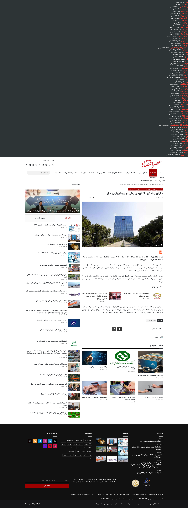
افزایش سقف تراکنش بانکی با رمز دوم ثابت (123, 368)
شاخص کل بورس (86, 451)
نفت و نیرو (102, 173)
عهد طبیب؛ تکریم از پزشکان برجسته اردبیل (54, 394)
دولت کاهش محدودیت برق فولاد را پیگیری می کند (51, 235)
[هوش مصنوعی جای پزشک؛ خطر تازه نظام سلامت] (74, 257)
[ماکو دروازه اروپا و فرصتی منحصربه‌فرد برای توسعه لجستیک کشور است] (74, 277)
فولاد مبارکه (71, 451)
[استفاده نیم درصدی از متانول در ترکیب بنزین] (74, 268)
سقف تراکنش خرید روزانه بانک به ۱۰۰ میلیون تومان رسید (123, 398)
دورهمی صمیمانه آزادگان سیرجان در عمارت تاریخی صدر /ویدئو (55, 210)
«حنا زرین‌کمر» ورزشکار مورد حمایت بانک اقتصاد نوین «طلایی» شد (46, 291)
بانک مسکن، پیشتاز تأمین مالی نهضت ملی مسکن (51, 301)
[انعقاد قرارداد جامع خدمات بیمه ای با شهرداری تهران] (74, 344)
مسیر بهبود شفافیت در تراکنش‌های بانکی (150, 375)
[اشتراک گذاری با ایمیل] (119, 329)
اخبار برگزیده (88, 440)
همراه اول (88, 459)
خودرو (89, 448)
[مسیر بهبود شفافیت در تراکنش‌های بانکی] (150, 362)
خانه (160, 173)
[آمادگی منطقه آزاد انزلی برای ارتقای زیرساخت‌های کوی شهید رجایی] (74, 285)
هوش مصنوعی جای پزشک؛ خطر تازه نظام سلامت (51, 253)
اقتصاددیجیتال (130, 173)
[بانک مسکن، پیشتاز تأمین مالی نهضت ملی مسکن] (74, 304)
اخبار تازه (67, 218)
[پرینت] (114, 329)
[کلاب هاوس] (26, 165)
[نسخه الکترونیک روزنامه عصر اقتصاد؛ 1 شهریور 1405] (74, 228)
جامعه (92, 173)
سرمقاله (72, 448)
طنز (78, 451)
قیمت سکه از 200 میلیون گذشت (57, 244)
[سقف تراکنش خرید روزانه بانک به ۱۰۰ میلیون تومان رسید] (122, 388)
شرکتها (84, 173)
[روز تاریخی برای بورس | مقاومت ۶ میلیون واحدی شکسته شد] (74, 415)
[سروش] (36, 165)
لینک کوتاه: (161, 181)
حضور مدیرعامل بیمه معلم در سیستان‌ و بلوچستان (51, 320)
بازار (154, 189)
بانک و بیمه (132, 189)
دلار (84, 448)
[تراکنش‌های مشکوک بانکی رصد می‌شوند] (94, 388)
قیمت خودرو (78, 455)
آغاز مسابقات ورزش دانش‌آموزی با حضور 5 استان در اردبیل (49, 384)
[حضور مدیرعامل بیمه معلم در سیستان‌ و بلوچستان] (74, 323)
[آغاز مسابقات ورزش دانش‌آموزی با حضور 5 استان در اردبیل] (74, 387)
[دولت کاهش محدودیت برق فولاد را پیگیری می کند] (74, 238)
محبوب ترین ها (40, 218)
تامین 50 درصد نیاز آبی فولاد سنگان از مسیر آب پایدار (50, 364)
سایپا (79, 448)
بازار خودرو (79, 440)
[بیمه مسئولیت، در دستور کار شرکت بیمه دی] (74, 334)
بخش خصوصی (78, 444)
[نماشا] (29, 165)
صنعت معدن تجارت (116, 173)
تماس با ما (58, 173)
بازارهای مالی (143, 173)
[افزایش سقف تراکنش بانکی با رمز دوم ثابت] (122, 358)
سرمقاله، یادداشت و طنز (71, 173)
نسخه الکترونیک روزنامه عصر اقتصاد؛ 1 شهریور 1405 (50, 225)
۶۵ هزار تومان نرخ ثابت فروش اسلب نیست (53, 374)
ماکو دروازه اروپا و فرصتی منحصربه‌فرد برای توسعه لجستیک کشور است (47, 276)
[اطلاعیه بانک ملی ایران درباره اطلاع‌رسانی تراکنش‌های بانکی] (157, 296)
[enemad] (146, 489)
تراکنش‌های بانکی (151, 320)
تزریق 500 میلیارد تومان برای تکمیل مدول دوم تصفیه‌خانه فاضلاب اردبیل (46, 404)
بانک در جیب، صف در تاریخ (98, 367)
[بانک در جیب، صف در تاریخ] (94, 358)
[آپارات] (33, 165)
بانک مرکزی (88, 444)
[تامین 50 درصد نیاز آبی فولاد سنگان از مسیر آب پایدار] (74, 367)
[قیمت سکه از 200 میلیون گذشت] (74, 246)
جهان (63, 444)
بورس (69, 444)
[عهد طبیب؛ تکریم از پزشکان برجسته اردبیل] (74, 396)
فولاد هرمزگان (87, 455)
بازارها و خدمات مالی (144, 189)
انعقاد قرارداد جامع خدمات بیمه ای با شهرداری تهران (51, 341)
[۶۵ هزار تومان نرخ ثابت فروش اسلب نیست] (74, 378)
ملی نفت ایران (68, 455)
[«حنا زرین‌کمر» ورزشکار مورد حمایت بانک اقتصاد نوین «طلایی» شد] (74, 294)
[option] (52, 201)
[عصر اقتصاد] (151, 163)
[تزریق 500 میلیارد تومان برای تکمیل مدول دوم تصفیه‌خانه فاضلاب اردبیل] (74, 406)
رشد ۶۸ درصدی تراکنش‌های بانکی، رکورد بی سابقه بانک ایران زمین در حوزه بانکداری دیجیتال (94, 296)
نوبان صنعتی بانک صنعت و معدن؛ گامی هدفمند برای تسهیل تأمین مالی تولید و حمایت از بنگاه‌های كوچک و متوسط (46, 311)
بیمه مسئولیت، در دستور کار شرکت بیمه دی (53, 329)
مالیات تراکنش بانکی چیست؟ (154, 397)
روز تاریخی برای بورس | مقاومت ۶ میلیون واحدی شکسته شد (48, 412)
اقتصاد (154, 173)
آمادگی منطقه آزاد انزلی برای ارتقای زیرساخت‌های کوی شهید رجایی (46, 283)
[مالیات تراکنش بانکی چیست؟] (150, 388)
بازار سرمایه (70, 440)
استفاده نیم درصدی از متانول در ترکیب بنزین (53, 265)
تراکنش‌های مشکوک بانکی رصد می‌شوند (94, 397)
